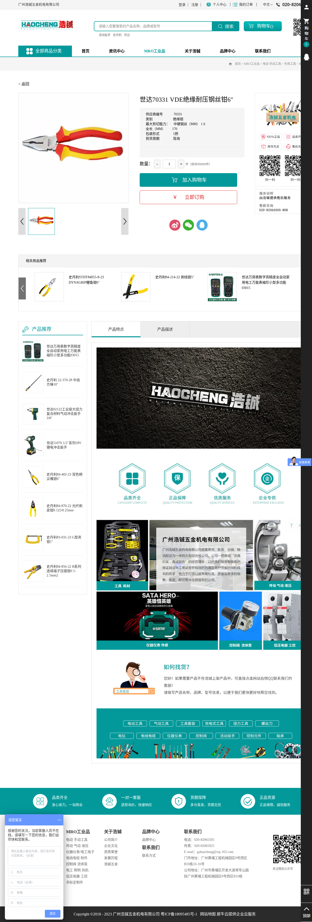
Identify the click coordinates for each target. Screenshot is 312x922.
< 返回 (23, 84)
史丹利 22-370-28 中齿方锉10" (63, 382)
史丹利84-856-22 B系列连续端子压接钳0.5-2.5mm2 (64, 571)
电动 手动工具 (272, 64)
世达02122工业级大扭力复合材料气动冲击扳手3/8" (64, 413)
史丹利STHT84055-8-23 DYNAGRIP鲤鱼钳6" (86, 279)
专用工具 (290, 64)
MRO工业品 (252, 64)
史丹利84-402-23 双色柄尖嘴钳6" (64, 477)
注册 (194, 5)
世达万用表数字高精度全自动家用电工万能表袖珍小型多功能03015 (266, 280)
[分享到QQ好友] (202, 225)
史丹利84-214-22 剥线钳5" (174, 277)
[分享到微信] (188, 225)
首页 (85, 51)
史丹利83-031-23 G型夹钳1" (64, 539)
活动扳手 (104, 35)
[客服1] (306, 57)
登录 (182, 5)
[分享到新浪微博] (174, 225)
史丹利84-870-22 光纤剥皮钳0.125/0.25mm (64, 508)
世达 (127, 35)
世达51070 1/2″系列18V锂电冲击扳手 (64, 445)
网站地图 (207, 914)
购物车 (263, 26)
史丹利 (117, 35)
